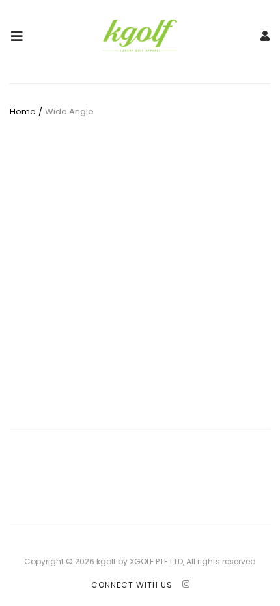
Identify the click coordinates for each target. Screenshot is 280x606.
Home (23, 111)
